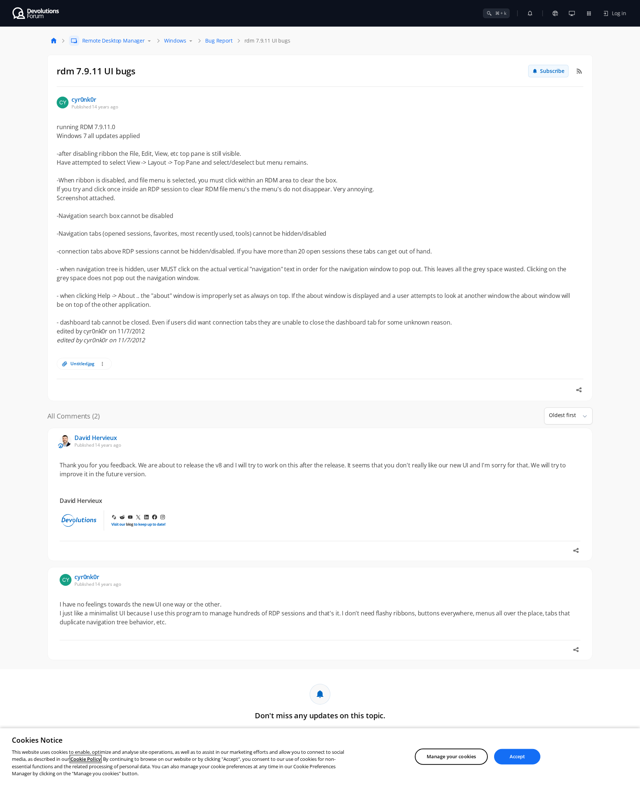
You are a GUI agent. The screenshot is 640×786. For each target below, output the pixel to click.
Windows (175, 40)
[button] (582, 416)
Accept (517, 756)
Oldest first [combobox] (562, 415)
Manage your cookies (451, 756)
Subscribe (552, 70)
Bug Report (218, 40)
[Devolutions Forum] (36, 13)
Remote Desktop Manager (113, 40)
